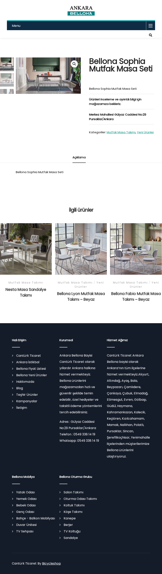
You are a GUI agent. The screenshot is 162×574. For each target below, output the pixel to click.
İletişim (21, 407)
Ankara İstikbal (27, 362)
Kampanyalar (26, 401)
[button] (74, 63)
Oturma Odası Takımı (80, 499)
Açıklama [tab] (79, 157)
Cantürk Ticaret (28, 355)
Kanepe (70, 518)
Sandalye (71, 538)
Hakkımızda (25, 381)
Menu (16, 25)
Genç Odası (25, 512)
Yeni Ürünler (145, 132)
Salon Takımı (73, 492)
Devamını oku (26, 254)
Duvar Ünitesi (26, 525)
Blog (19, 388)
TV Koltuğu (72, 531)
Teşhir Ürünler (27, 394)
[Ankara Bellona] (81, 10)
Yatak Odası (25, 492)
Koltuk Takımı (74, 505)
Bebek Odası (26, 505)
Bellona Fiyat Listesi (31, 368)
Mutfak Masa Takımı (121, 132)
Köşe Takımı (73, 512)
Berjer (68, 525)
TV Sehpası (24, 531)
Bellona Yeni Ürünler (31, 375)
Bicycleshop (51, 563)
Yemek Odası (26, 499)
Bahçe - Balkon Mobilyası (35, 518)
